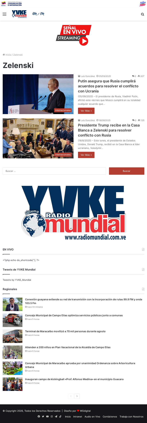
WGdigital (85, 410)
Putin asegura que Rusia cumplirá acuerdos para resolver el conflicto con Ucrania (108, 86)
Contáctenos (110, 416)
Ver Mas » (86, 110)
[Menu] (4, 15)
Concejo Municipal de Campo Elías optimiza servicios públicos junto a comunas (74, 315)
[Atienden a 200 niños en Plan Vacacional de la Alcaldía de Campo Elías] (12, 352)
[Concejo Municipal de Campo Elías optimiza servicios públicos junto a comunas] (12, 320)
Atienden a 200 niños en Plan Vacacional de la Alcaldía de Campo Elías (68, 347)
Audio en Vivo (92, 416)
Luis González (88, 76)
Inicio (8, 54)
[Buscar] (142, 15)
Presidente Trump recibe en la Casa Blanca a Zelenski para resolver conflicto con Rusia (109, 130)
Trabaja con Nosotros (131, 416)
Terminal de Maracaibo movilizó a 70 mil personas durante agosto (65, 331)
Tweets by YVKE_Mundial (17, 279)
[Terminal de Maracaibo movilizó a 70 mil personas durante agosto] (12, 336)
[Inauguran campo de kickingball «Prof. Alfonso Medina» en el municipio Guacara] (12, 384)
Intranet (77, 416)
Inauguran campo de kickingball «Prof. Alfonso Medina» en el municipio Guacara (74, 379)
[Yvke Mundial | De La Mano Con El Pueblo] (29, 14)
